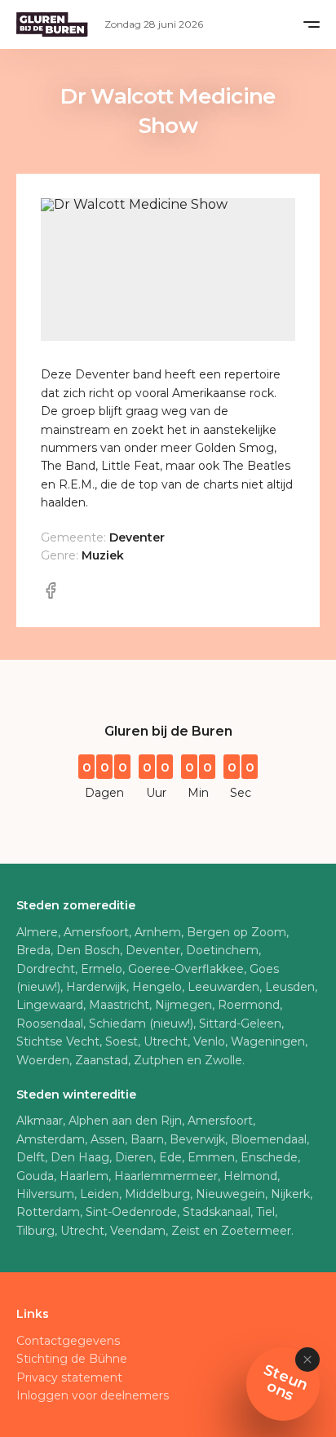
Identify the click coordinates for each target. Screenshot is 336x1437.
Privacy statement (69, 1377)
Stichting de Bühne (71, 1358)
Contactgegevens (68, 1340)
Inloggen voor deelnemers (92, 1395)
